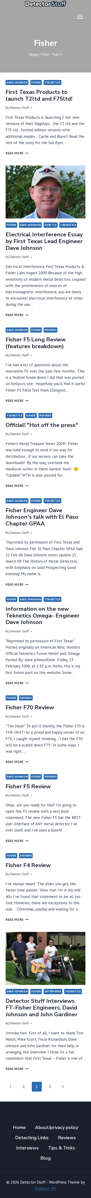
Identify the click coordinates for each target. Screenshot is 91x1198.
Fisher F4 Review (28, 865)
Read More (17, 153)
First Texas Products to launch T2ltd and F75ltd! (39, 95)
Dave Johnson (17, 82)
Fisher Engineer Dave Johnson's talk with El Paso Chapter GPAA (42, 517)
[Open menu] (79, 16)
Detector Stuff (19, 108)
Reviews (50, 330)
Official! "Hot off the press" (42, 425)
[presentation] (45, 191)
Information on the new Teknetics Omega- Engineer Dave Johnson (43, 615)
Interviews (53, 991)
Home (19, 1127)
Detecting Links (32, 1138)
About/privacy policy (56, 1127)
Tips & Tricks (61, 1148)
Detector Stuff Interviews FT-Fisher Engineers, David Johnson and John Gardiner (41, 1007)
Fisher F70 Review (30, 707)
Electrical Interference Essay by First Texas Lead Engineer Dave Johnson (44, 241)
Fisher (36, 82)
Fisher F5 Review (28, 786)
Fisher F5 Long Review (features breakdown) (36, 343)
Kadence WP (45, 1188)
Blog (45, 1158)
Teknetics (52, 82)
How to (51, 225)
